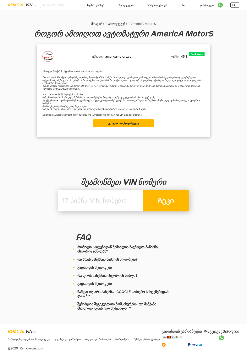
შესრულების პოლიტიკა (147, 339)
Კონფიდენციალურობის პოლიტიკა (29, 339)
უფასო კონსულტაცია (123, 123)
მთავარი (97, 24)
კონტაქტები (207, 5)
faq (184, 5)
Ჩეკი (166, 200)
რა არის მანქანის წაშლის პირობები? (107, 259)
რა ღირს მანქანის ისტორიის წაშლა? (107, 276)
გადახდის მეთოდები (94, 267)
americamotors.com (119, 56)
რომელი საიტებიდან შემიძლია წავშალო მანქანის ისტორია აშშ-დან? (118, 249)
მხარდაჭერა (122, 339)
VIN (22, 5)
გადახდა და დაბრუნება (68, 339)
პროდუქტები (126, 5)
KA (233, 5)
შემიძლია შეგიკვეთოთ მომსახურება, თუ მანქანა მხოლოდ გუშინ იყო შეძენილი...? (116, 306)
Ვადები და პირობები (98, 339)
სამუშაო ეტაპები (157, 5)
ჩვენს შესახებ (95, 5)
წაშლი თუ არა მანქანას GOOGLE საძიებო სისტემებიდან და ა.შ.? (122, 294)
